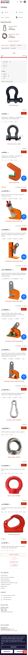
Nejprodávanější (5, 48)
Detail (23, 113)
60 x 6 (2, 434)
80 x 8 (11, 434)
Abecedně (13, 48)
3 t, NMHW (17, 358)
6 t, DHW (20, 238)
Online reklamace (5, 579)
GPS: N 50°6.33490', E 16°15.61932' (9, 630)
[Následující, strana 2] (14, 558)
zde (2, 643)
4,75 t (15, 121)
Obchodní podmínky (5, 581)
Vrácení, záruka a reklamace (7, 577)
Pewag (6, 76)
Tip (4, 68)
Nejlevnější (12, 45)
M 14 (17, 473)
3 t (7, 550)
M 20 (20, 512)
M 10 (9, 473)
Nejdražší (19, 45)
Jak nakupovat (4, 575)
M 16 (17, 512)
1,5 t (5, 121)
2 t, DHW (9, 238)
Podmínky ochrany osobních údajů (9, 582)
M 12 (13, 473)
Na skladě (6, 61)
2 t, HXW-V (10, 318)
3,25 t (11, 121)
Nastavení (13, 647)
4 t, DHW (15, 238)
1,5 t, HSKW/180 (5, 278)
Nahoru (15, 565)
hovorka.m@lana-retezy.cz (9, 595)
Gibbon (6, 74)
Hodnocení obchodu (5, 584)
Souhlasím (20, 651)
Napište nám (4, 586)
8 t (12, 550)
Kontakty (3, 588)
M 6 (2, 473)
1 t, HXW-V (3, 318)
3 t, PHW (10, 198)
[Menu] (24, 1)
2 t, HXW (9, 397)
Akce (5, 63)
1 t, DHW (3, 238)
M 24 (24, 512)
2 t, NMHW (10, 358)
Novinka (6, 65)
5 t (10, 550)
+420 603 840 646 (7, 599)
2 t (8, 121)
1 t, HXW (3, 397)
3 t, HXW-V (16, 318)
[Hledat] (17, 1)
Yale (5, 78)
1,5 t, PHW (3, 198)
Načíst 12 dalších (14, 554)
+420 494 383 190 (7, 597)
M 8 (5, 473)
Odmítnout (7, 651)
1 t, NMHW (4, 358)
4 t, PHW (15, 198)
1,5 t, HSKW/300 (14, 278)
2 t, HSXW (14, 397)
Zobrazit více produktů (13, 41)
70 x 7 (7, 434)
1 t (2, 121)
